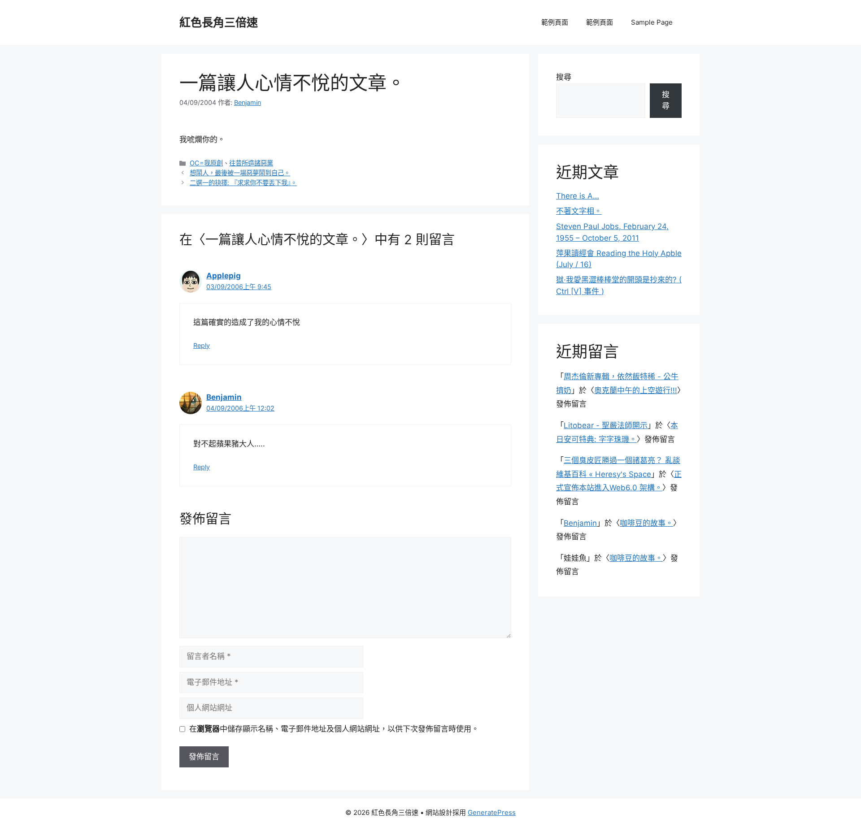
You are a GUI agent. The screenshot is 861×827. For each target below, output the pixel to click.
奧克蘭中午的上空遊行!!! (635, 390)
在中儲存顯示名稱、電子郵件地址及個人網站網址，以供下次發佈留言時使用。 (334, 728)
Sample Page (652, 22)
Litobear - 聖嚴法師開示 (606, 425)
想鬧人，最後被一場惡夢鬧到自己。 (240, 173)
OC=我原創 (206, 163)
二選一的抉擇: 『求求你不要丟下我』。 (243, 182)
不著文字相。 (579, 211)
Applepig (223, 275)
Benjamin (224, 397)
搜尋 (563, 77)
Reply (201, 345)
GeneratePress (492, 812)
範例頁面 (554, 22)
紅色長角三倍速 (218, 22)
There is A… (577, 195)
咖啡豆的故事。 (646, 523)
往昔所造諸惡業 (251, 163)
